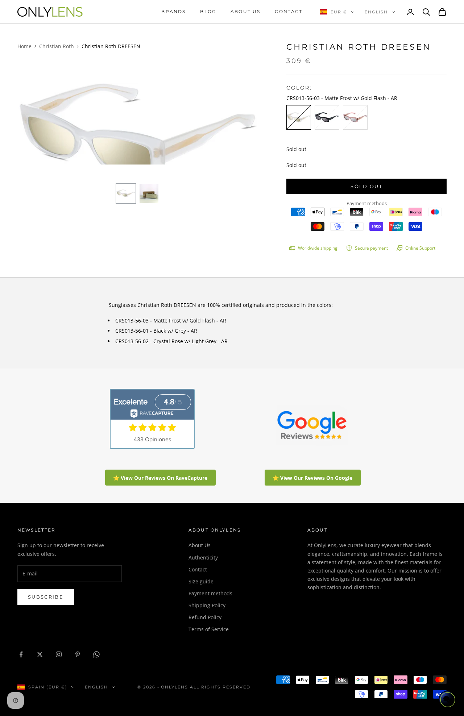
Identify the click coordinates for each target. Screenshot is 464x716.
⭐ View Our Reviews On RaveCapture (160, 477)
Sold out (366, 186)
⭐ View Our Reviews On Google (312, 477)
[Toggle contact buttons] (448, 700)
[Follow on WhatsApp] (96, 654)
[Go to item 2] (149, 193)
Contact (288, 11)
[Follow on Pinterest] (77, 654)
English (376, 11)
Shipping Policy (206, 605)
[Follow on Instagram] (58, 654)
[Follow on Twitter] (40, 654)
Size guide (201, 581)
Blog (208, 11)
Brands (173, 11)
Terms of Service (208, 629)
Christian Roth (56, 46)
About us (245, 11)
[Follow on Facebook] (21, 654)
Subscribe (45, 597)
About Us (199, 545)
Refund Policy (204, 617)
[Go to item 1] (126, 193)
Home (24, 46)
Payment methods (210, 593)
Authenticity (203, 557)
